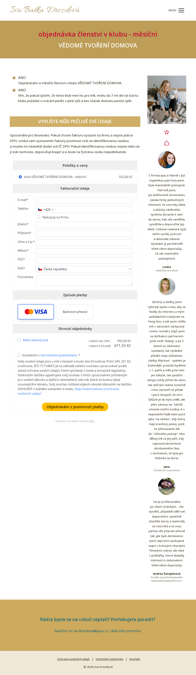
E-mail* (23, 200)
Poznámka (25, 277)
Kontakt (134, 659)
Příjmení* (24, 233)
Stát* (21, 268)
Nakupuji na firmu (55, 217)
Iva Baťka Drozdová (45, 10)
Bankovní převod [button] (75, 312)
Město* (23, 250)
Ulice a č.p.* (26, 242)
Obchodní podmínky (109, 659)
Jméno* (23, 224)
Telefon (23, 208)
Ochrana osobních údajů (73, 659)
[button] (36, 311)
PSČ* (21, 259)
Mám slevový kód (35, 340)
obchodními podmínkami (58, 355)
